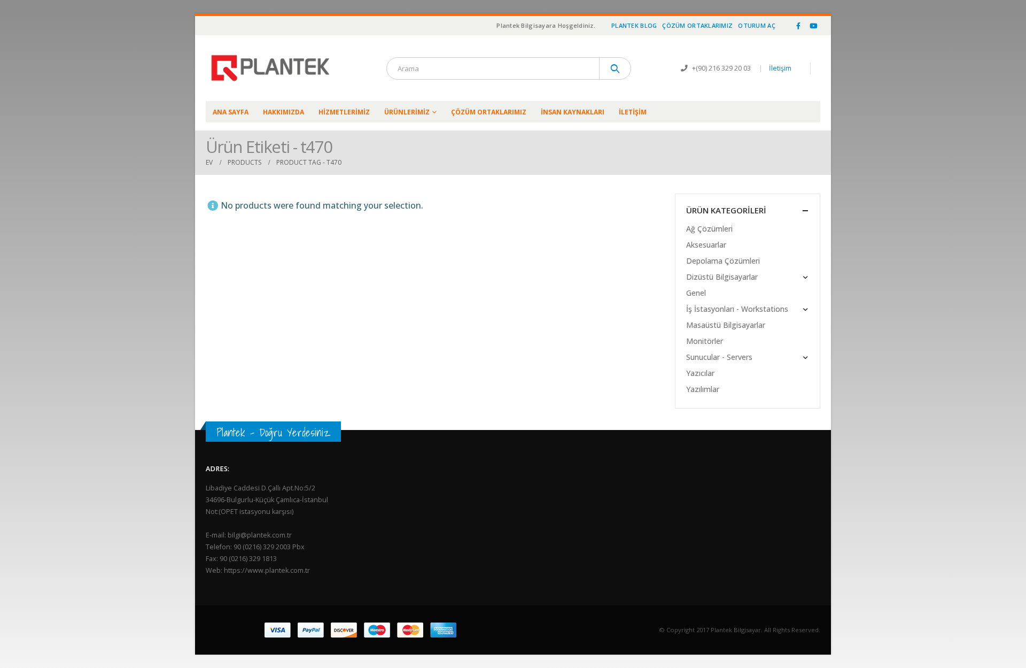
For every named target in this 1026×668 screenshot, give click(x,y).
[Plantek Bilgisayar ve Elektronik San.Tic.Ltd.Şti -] (272, 68)
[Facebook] (798, 26)
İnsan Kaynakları (572, 112)
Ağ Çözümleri (709, 229)
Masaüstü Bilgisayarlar (725, 325)
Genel (696, 293)
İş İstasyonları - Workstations (737, 309)
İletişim (780, 68)
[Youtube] (813, 26)
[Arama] (615, 68)
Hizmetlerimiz (344, 112)
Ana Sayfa (230, 112)
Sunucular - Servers (719, 357)
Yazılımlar (702, 389)
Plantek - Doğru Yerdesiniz (273, 432)
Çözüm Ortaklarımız (697, 25)
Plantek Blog (634, 25)
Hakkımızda (283, 112)
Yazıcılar (700, 373)
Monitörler (704, 341)
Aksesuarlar (706, 245)
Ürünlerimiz (407, 112)
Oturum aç (756, 25)
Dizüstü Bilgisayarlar (722, 277)
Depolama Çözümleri (723, 261)
